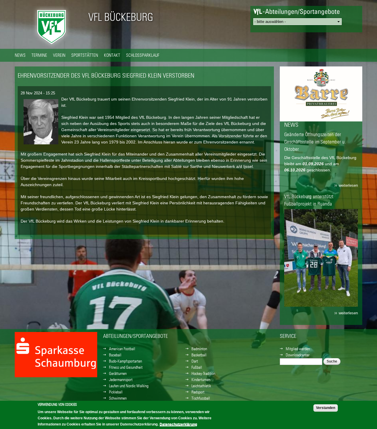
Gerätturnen (118, 373)
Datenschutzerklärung (178, 424)
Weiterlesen (348, 185)
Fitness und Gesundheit (126, 367)
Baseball (115, 355)
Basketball (198, 355)
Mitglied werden (298, 348)
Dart (194, 361)
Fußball (196, 367)
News (20, 55)
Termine (39, 55)
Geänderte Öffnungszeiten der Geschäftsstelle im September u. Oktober (315, 141)
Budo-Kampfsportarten (125, 361)
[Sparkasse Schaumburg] (321, 108)
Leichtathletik (201, 385)
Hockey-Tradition (203, 373)
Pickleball (116, 392)
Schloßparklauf (142, 55)
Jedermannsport (121, 379)
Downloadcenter (298, 355)
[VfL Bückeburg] (51, 45)
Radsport (197, 392)
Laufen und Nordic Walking (128, 385)
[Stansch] (56, 364)
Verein (59, 55)
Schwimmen (118, 398)
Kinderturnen (200, 379)
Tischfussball (200, 398)
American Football (122, 348)
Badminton (199, 348)
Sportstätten (84, 55)
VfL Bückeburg (120, 17)
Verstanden (325, 408)
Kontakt (112, 55)
